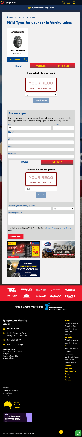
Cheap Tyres (7, 396)
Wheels (68, 337)
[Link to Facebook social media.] (61, 432)
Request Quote (15, 236)
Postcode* (12, 153)
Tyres (67, 320)
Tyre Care (68, 332)
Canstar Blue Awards (10, 390)
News (67, 377)
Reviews (68, 380)
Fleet (67, 374)
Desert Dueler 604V (17, 51)
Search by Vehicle (71, 323)
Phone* (11, 139)
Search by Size (70, 326)
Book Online (70, 371)
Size (9, 125)
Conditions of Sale (28, 433)
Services (68, 346)
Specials (68, 365)
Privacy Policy (51, 228)
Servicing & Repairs (72, 357)
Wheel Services (70, 362)
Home (11, 17)
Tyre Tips (68, 334)
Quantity (56, 125)
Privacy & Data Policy (15, 433)
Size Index (6, 387)
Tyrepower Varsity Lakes (42, 7)
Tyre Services (70, 360)
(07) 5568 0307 (14, 340)
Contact (68, 368)
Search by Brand (71, 329)
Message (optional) (15, 213)
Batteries (68, 351)
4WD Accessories (71, 348)
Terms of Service (65, 228)
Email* (10, 146)
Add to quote (15, 59)
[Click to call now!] (63, 2)
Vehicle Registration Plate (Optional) (21, 205)
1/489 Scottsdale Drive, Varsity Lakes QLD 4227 (17, 334)
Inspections (69, 354)
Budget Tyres (7, 393)
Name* (11, 132)
